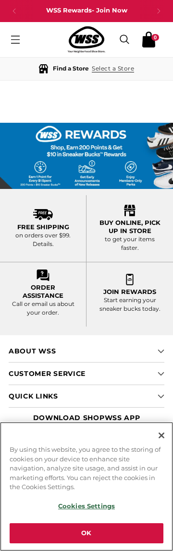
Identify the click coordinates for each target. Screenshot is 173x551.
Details (42, 243)
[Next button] (158, 11)
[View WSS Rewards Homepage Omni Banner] (86, 156)
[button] (86, 68)
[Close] (161, 435)
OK (86, 533)
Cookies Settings (86, 506)
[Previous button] (14, 11)
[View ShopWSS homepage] (86, 39)
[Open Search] (124, 39)
